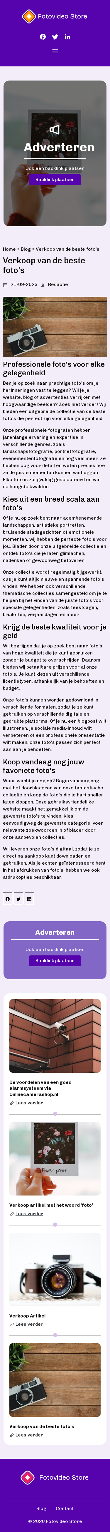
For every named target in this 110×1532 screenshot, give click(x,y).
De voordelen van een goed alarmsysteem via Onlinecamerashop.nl (40, 1088)
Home (9, 249)
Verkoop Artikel (27, 1316)
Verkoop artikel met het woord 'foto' (51, 1205)
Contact (65, 1508)
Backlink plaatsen (55, 179)
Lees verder (29, 1103)
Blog (26, 249)
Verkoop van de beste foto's (67, 249)
